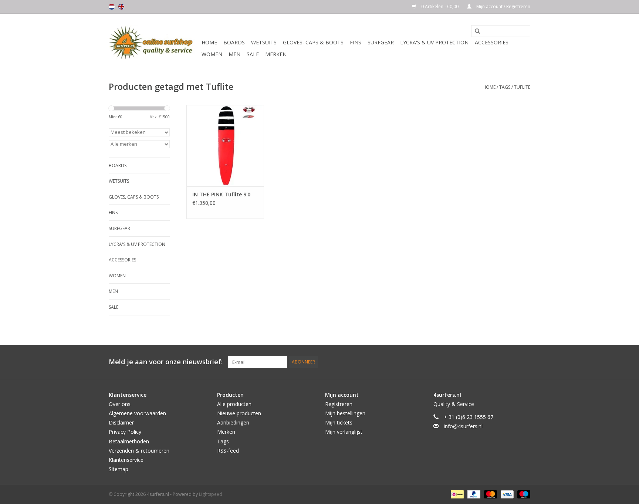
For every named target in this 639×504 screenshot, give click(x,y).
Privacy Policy (125, 431)
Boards (234, 42)
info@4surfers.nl (463, 426)
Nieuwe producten (239, 413)
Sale (253, 54)
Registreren (338, 403)
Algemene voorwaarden (137, 413)
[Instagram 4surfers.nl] (524, 362)
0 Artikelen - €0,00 (440, 6)
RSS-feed (228, 450)
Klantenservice (126, 459)
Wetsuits (264, 42)
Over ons (120, 403)
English (121, 7)
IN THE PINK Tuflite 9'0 (221, 194)
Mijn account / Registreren (502, 6)
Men (234, 54)
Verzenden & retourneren (139, 450)
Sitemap (118, 469)
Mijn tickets (338, 422)
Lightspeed (210, 494)
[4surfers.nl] (154, 43)
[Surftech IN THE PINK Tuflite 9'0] (225, 145)
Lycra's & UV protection (434, 42)
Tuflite (522, 87)
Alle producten (234, 403)
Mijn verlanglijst (343, 431)
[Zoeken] (475, 31)
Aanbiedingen (233, 422)
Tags (504, 87)
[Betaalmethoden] (456, 494)
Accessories (491, 42)
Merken (276, 54)
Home (209, 42)
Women (212, 54)
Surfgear (381, 42)
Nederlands (112, 7)
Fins (355, 42)
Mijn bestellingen (345, 413)
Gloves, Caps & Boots (313, 42)
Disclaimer (121, 422)
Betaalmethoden (129, 441)
